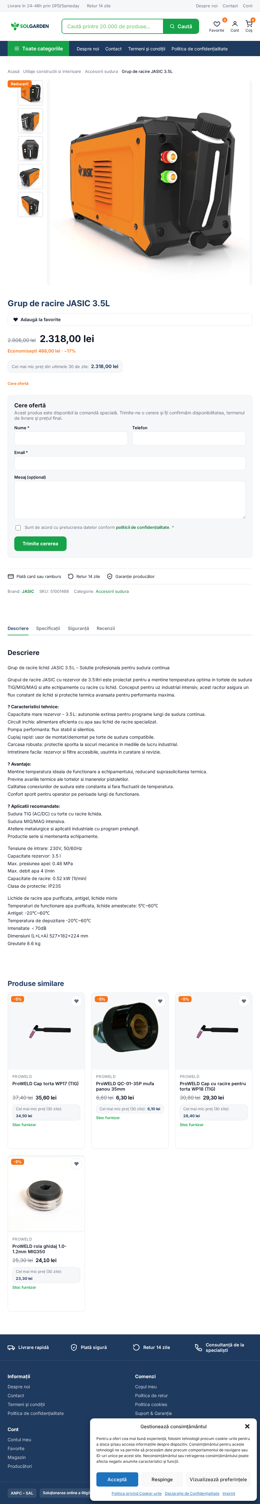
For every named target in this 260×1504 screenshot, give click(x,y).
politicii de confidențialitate (142, 527)
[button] (247, 1426)
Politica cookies (151, 1404)
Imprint (229, 1493)
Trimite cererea (40, 544)
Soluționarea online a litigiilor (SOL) (74, 1492)
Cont (247, 5)
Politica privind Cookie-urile (137, 1493)
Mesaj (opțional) (30, 477)
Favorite (16, 1448)
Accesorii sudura (101, 71)
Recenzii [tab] (106, 628)
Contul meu (19, 1439)
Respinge (162, 1479)
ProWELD (22, 1076)
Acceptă (117, 1479)
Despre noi (207, 5)
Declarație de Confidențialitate (192, 1493)
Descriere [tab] (18, 628)
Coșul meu (146, 1386)
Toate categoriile (42, 48)
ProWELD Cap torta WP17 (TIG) (45, 1083)
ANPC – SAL (22, 1493)
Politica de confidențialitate (200, 48)
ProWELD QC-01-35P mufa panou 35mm (125, 1086)
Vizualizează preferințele (218, 1479)
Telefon (139, 427)
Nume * (21, 427)
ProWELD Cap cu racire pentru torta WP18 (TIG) (213, 1086)
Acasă (13, 71)
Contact (230, 5)
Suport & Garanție (153, 1413)
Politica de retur (151, 1395)
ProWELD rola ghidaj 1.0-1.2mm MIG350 (39, 1248)
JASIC (28, 591)
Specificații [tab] (48, 628)
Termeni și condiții (146, 48)
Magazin (17, 1457)
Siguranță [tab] (78, 628)
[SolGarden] (29, 26)
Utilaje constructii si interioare (52, 71)
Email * (21, 452)
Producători (20, 1466)
